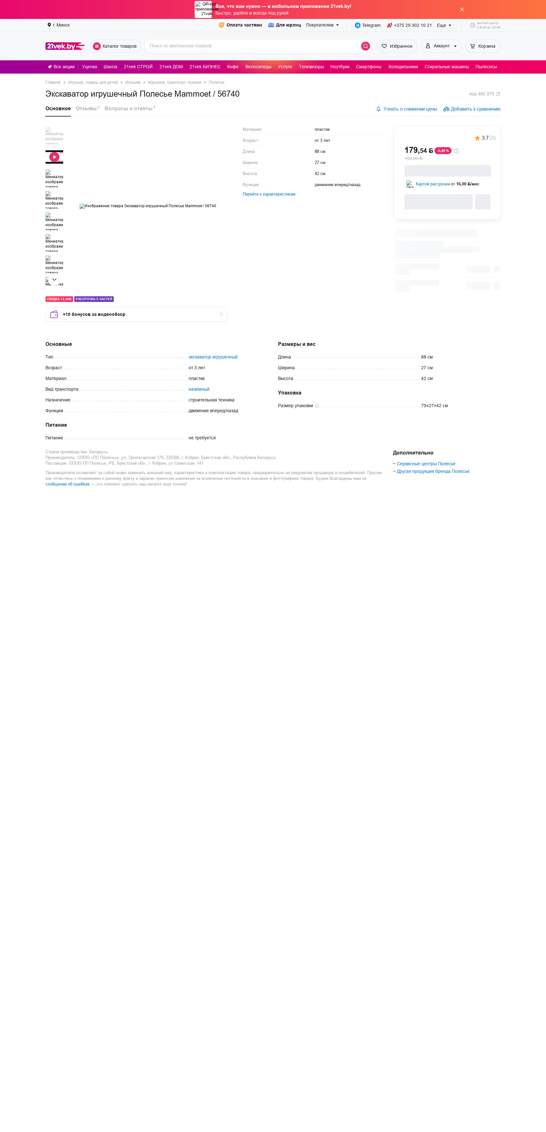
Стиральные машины (447, 66)
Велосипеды (258, 66)
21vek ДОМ (171, 66)
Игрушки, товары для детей (93, 82)
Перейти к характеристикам (269, 194)
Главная (53, 82)
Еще (441, 25)
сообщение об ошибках (68, 484)
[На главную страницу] (65, 46)
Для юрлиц (288, 24)
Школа (110, 66)
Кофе (233, 66)
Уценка (89, 66)
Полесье (216, 82)
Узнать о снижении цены (410, 108)
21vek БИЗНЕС (205, 66)
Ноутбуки (340, 66)
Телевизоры (311, 66)
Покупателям (320, 24)
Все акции (64, 66)
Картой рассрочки (433, 184)
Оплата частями (244, 24)
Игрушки (133, 82)
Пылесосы (486, 66)
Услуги (285, 66)
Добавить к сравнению (475, 108)
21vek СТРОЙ (138, 66)
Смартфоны (368, 66)
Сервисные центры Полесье (426, 463)
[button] (54, 135)
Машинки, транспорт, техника (174, 82)
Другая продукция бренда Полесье (433, 471)
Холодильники (403, 66)
